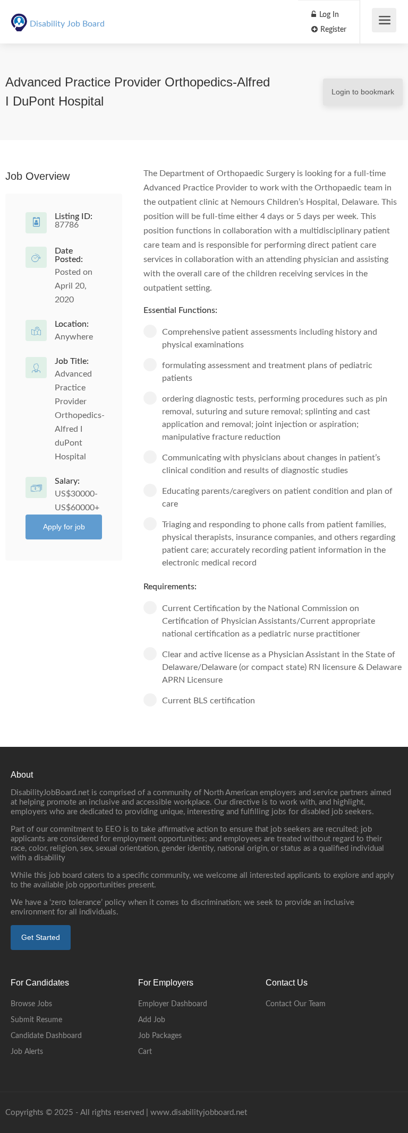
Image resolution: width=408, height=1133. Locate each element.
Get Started (40, 937)
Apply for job (64, 526)
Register (332, 29)
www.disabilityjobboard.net (198, 1113)
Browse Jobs (31, 1004)
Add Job (151, 1020)
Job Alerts (27, 1052)
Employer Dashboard (172, 1004)
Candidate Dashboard (46, 1036)
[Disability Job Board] (19, 16)
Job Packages (160, 1036)
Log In (328, 15)
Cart (145, 1052)
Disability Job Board (67, 24)
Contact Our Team (296, 1004)
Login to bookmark (363, 92)
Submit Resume (36, 1020)
